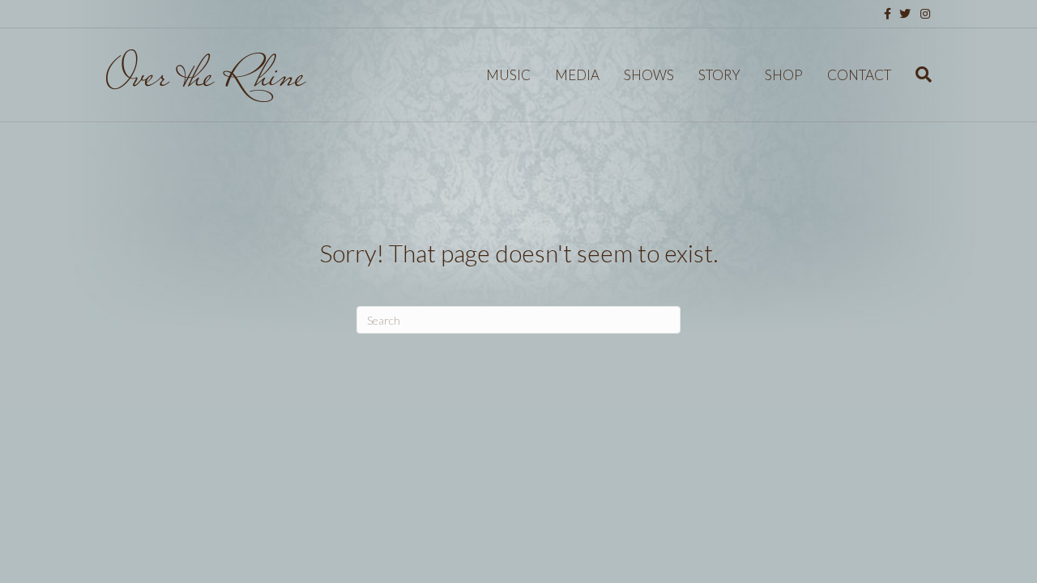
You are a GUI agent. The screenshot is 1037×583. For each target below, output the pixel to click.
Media (577, 74)
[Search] (917, 74)
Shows (649, 74)
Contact (859, 74)
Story (719, 74)
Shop (784, 74)
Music (508, 74)
